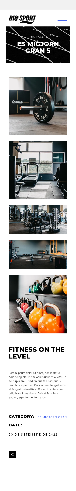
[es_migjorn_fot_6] (38, 170)
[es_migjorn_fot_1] (38, 304)
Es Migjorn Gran (52, 417)
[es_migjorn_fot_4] (38, 254)
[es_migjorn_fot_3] (38, 106)
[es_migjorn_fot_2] (38, 219)
